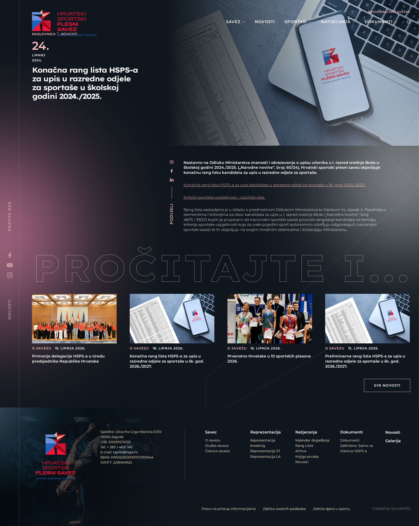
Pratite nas (9, 216)
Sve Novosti (387, 385)
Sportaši (296, 21)
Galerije (393, 441)
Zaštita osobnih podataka (284, 509)
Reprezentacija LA (265, 456)
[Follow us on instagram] (10, 275)
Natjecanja (336, 21)
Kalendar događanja (312, 440)
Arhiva (300, 451)
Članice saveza (217, 451)
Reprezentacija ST (265, 451)
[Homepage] (67, 23)
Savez (234, 21)
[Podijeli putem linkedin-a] (172, 180)
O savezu (212, 440)
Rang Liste (304, 445)
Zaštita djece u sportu (331, 509)
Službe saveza (216, 445)
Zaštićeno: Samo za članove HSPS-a (356, 448)
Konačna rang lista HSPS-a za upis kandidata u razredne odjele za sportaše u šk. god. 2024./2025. (274, 185)
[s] (408, 22)
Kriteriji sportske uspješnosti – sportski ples (224, 197)
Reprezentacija (265, 432)
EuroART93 (400, 508)
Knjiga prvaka (307, 456)
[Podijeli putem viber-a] (172, 162)
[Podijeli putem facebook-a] (172, 171)
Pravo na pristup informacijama (229, 509)
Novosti (265, 21)
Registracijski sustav (389, 12)
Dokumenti (379, 21)
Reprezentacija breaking (262, 443)
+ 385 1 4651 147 (119, 447)
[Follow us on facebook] (9, 255)
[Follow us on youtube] (10, 265)
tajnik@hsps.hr (125, 452)
